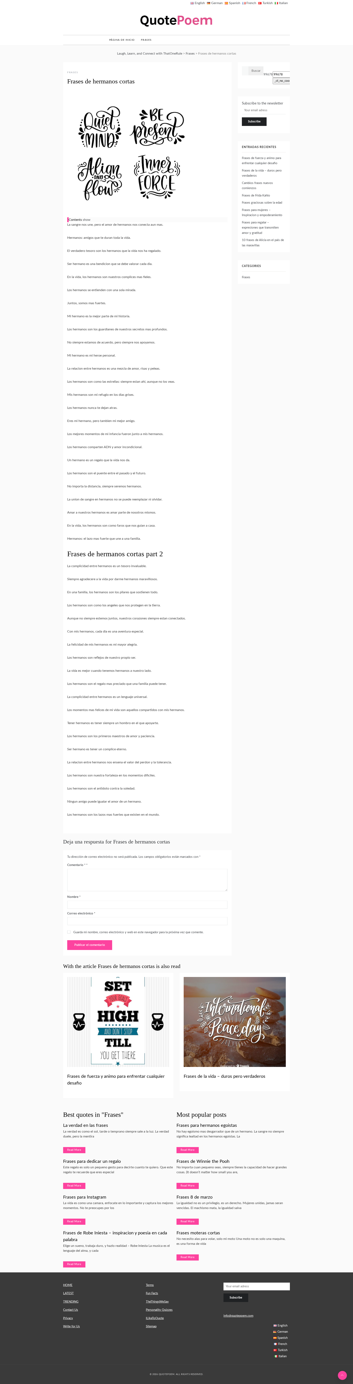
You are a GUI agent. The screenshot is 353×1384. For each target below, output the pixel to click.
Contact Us (70, 1309)
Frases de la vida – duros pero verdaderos (224, 1076)
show (86, 219)
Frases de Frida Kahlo (256, 195)
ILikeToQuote (155, 1318)
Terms (150, 1285)
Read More (74, 1150)
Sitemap (151, 1326)
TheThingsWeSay (157, 1301)
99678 (268, 74)
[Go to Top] (342, 1375)
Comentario (76, 865)
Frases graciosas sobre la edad (262, 202)
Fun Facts (152, 1293)
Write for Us (71, 1326)
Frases (146, 40)
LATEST (68, 1293)
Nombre (73, 896)
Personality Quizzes (159, 1309)
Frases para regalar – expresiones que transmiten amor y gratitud (260, 227)
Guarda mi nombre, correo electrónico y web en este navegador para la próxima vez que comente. (138, 932)
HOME (68, 1285)
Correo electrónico (81, 913)
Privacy (68, 1318)
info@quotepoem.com (238, 1315)
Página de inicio (122, 40)
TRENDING (70, 1301)
